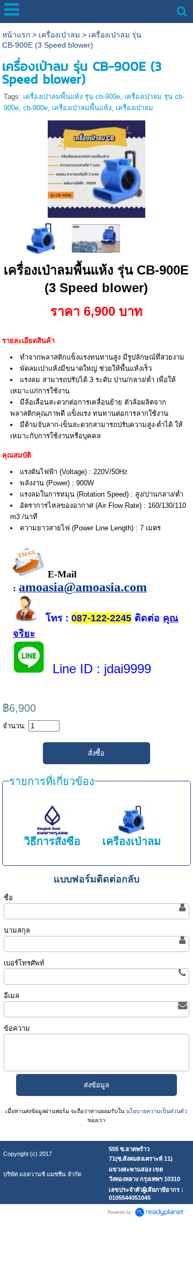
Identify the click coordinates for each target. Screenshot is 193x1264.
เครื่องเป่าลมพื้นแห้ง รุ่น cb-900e (71, 97)
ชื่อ (8, 898)
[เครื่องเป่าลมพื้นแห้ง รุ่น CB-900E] (96, 167)
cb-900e (35, 108)
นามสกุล (17, 930)
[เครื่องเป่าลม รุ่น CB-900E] (96, 237)
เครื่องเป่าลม (59, 35)
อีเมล (11, 996)
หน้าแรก (16, 35)
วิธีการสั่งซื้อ (52, 841)
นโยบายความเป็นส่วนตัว (155, 1111)
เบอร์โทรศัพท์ (24, 963)
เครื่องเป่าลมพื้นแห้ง (82, 108)
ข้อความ (17, 1028)
